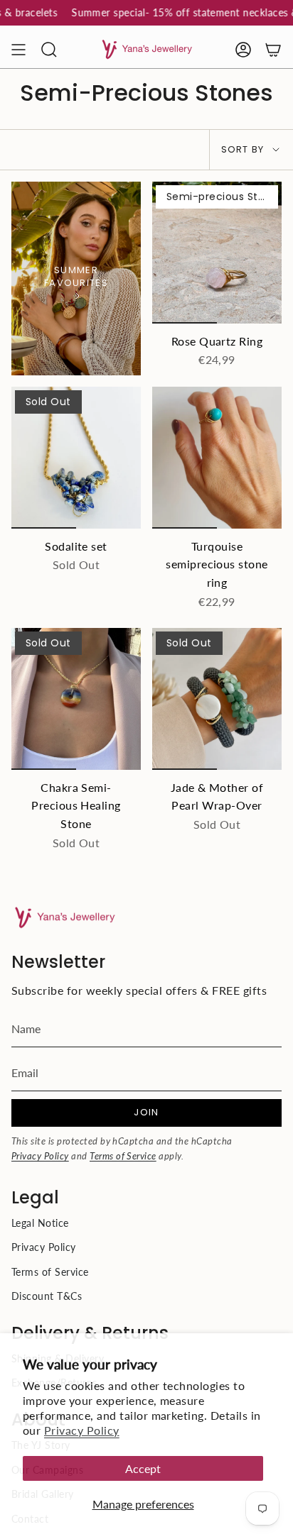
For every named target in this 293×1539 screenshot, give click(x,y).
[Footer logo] (64, 918)
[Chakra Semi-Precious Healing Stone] (76, 699)
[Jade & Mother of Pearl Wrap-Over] (217, 699)
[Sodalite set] (76, 458)
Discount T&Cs (46, 1296)
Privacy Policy (81, 1430)
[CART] (273, 49)
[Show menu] (18, 49)
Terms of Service (123, 1156)
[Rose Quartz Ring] (217, 253)
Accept (143, 1468)
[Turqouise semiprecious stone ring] (217, 458)
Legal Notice (40, 1223)
